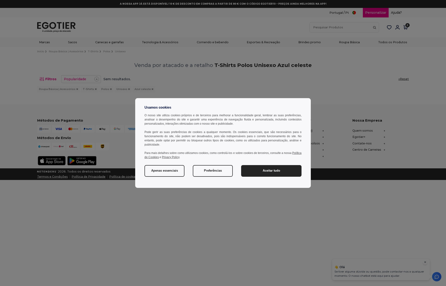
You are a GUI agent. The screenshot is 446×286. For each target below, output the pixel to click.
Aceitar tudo (271, 170)
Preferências (213, 170)
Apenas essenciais (164, 170)
